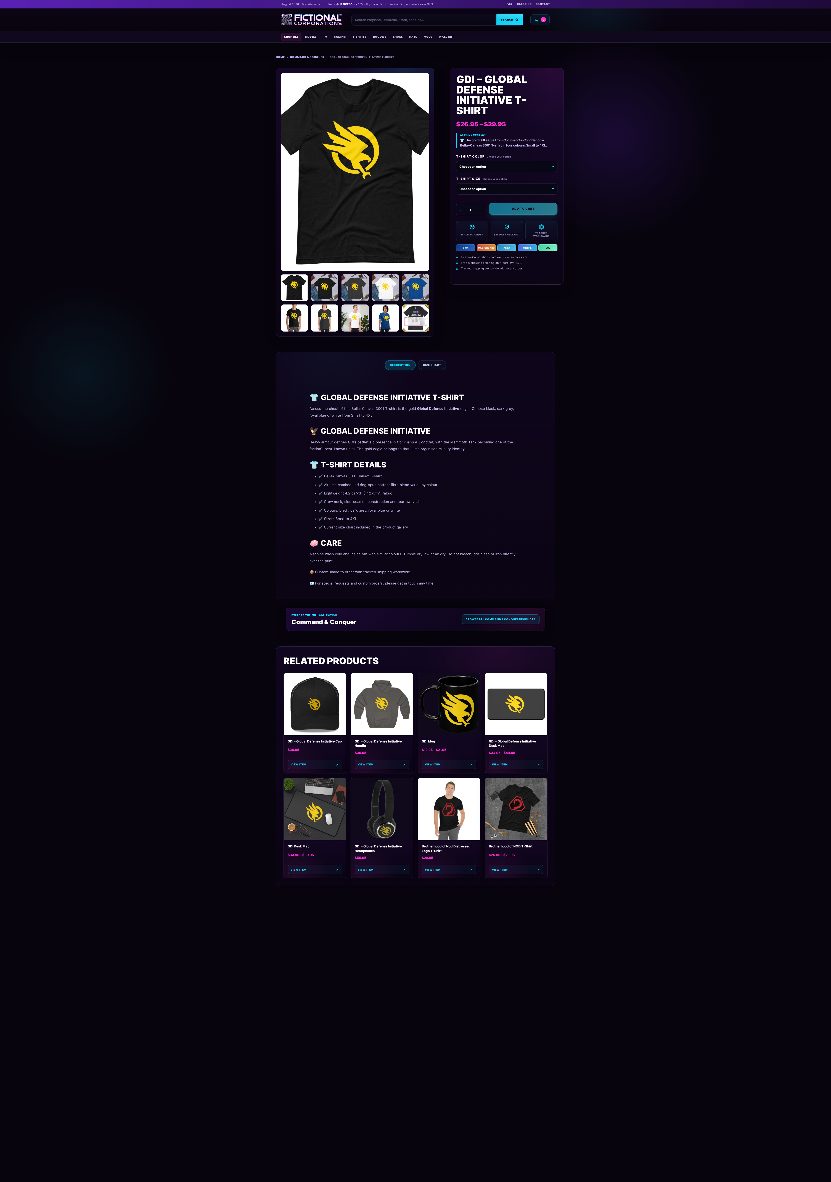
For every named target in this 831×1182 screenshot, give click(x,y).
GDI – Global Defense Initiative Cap (315, 741)
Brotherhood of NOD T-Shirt (511, 846)
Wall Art (446, 36)
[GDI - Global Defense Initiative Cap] (315, 704)
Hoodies (380, 36)
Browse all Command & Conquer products (500, 619)
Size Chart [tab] (432, 365)
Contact (543, 4)
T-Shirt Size (468, 178)
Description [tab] (400, 365)
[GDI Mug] (449, 704)
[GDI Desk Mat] (315, 809)
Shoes (398, 36)
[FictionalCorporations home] (311, 19)
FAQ (509, 4)
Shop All (291, 36)
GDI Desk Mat (298, 846)
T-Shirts (360, 36)
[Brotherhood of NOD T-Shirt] (516, 809)
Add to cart (523, 208)
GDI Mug (428, 741)
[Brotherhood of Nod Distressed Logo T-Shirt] (449, 809)
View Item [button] (366, 869)
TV (325, 36)
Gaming (340, 36)
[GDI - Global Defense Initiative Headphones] (382, 809)
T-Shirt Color (470, 156)
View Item (298, 764)
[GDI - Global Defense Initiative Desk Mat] (516, 704)
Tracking (524, 4)
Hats (413, 36)
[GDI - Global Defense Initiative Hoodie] (382, 704)
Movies (311, 36)
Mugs (428, 36)
